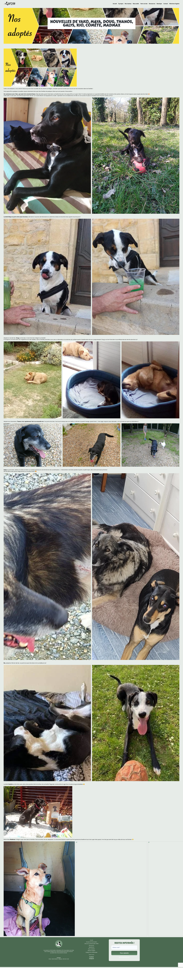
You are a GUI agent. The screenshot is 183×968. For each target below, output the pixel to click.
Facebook (91, 956)
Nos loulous (128, 3)
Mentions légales (174, 3)
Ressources (152, 3)
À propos (120, 3)
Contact (165, 3)
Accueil (115, 3)
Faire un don (143, 3)
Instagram (91, 958)
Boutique (159, 3)
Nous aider (136, 3)
